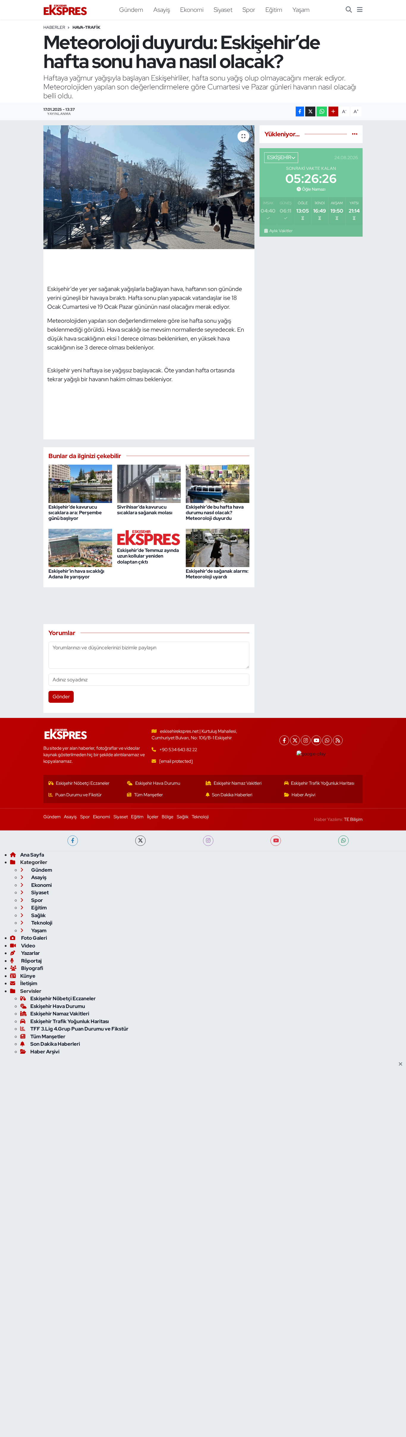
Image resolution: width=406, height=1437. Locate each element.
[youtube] (275, 840)
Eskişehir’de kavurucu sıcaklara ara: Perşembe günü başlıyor (75, 512)
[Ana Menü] (360, 10)
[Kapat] (402, 1064)
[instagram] (208, 840)
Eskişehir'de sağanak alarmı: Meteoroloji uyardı (217, 574)
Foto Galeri (33, 938)
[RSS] (338, 740)
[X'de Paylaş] (310, 111)
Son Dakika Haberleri (232, 795)
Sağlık (182, 817)
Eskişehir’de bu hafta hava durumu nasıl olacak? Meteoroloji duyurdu (215, 512)
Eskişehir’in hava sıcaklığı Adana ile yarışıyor (76, 574)
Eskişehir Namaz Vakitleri (238, 783)
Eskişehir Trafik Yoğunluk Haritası (322, 783)
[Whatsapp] (327, 740)
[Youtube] (316, 740)
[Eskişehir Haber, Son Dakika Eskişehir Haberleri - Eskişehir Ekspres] (65, 10)
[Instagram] (306, 740)
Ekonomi (192, 9)
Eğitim (273, 9)
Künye (27, 976)
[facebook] (72, 840)
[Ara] (349, 10)
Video (27, 945)
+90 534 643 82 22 (178, 750)
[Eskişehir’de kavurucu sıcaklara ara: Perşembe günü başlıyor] (80, 483)
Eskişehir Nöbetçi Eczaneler (82, 783)
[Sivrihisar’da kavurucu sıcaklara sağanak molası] (149, 483)
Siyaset (223, 9)
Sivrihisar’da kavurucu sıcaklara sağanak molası (144, 510)
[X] (295, 740)
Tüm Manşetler (148, 795)
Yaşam (301, 9)
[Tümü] (355, 134)
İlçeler (152, 817)
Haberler (54, 27)
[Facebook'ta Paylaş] (300, 111)
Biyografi (31, 968)
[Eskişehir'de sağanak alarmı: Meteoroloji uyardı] (217, 547)
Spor (249, 9)
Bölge (167, 817)
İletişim (28, 983)
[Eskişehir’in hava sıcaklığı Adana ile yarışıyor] (80, 547)
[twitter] (140, 840)
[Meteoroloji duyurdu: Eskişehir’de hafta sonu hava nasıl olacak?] (149, 187)
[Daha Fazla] (333, 111)
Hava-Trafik (86, 27)
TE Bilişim (353, 819)
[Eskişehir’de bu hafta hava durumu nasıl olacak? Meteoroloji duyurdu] (217, 483)
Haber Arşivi (303, 795)
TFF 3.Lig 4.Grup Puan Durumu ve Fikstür (79, 1028)
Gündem (131, 9)
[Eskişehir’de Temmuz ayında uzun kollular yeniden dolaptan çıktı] (149, 537)
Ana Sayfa (32, 855)
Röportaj (31, 961)
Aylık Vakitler (280, 230)
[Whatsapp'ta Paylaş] (322, 111)
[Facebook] (284, 740)
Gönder (61, 696)
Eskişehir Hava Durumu (157, 783)
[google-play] (311, 753)
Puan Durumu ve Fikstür (78, 795)
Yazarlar (30, 953)
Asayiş (161, 9)
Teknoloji (200, 817)
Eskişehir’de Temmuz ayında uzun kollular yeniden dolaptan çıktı (148, 556)
